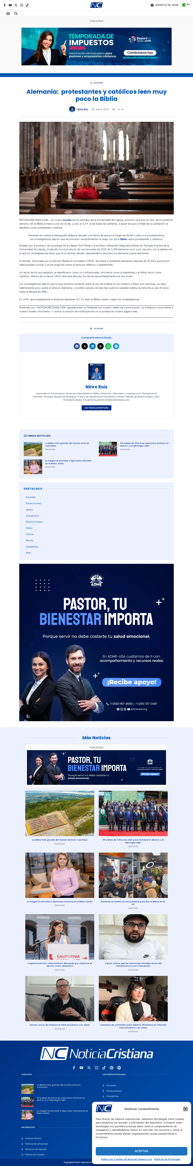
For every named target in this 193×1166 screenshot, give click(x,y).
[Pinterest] (111, 1068)
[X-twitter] (16, 5)
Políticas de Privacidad (167, 1159)
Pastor (29, 528)
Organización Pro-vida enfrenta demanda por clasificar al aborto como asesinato (60, 965)
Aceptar (141, 1151)
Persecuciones (33, 503)
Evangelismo (32, 515)
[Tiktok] (27, 5)
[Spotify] (119, 1068)
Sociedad (98, 83)
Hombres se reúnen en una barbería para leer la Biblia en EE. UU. (133, 903)
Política (29, 534)
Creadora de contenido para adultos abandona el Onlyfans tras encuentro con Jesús (133, 1026)
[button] (185, 1109)
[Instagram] (21, 5)
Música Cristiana (34, 522)
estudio (67, 220)
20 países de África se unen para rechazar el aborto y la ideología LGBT (144, 444)
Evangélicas (32, 546)
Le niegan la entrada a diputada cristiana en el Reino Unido (68, 462)
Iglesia (29, 509)
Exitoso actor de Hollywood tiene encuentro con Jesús (60, 1024)
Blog (28, 552)
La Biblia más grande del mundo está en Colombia (67, 444)
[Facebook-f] (4, 5)
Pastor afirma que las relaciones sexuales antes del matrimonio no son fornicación (133, 965)
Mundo (29, 540)
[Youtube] (10, 5)
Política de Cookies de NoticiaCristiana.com (126, 1159)
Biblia (123, 239)
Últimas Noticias (37, 436)
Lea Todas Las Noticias (96, 408)
